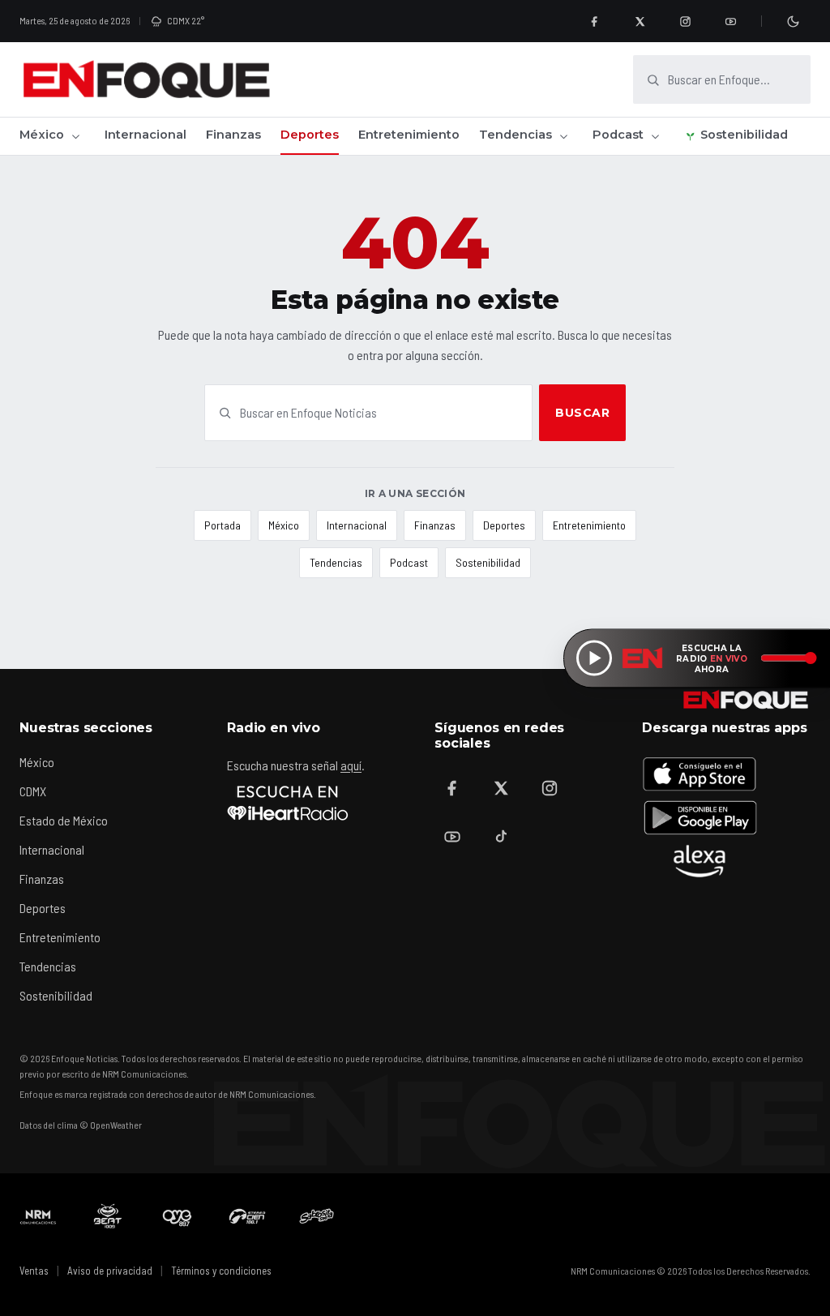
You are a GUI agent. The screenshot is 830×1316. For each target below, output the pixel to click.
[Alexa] (699, 861)
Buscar (582, 412)
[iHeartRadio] (288, 803)
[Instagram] (685, 21)
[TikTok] (501, 837)
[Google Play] (699, 817)
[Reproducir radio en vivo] (594, 658)
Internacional (145, 134)
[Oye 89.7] (177, 1216)
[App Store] (699, 773)
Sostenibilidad (744, 134)
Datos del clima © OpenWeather (80, 1124)
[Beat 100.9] (107, 1216)
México (41, 134)
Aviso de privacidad (109, 1270)
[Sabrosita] (317, 1216)
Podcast (618, 134)
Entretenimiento (409, 134)
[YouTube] (730, 21)
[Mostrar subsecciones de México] (75, 136)
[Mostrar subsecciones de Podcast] (655, 136)
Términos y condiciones (221, 1270)
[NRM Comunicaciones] (38, 1216)
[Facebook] (594, 21)
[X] (639, 21)
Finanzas (233, 134)
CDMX (32, 791)
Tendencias (515, 134)
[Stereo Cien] (247, 1216)
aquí (351, 765)
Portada (222, 525)
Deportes (309, 134)
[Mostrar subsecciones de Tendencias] (563, 136)
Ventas (34, 1270)
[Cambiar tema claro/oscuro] (793, 21)
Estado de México (63, 820)
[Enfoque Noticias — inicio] (145, 79)
